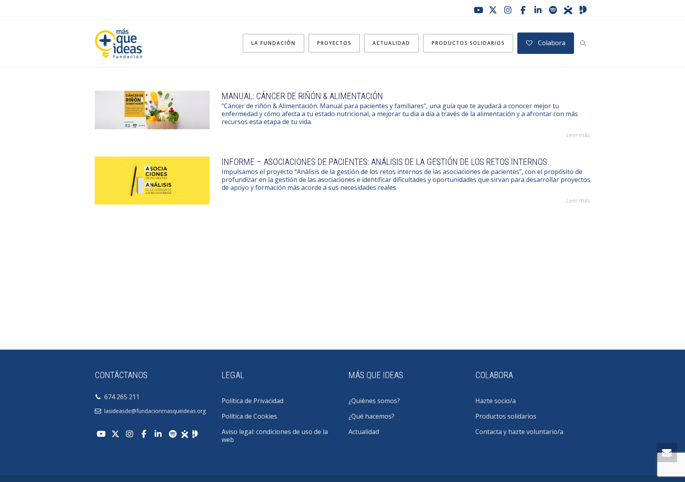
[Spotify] (553, 10)
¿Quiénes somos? (374, 400)
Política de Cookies (249, 416)
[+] (152, 110)
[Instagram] (508, 10)
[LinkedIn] (538, 10)
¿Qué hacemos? (371, 416)
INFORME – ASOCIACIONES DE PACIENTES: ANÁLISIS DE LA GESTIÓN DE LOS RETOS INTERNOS (384, 162)
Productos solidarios (468, 43)
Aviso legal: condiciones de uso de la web (275, 435)
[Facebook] (523, 10)
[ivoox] (568, 10)
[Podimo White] (195, 433)
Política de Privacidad (252, 400)
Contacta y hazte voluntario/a (519, 431)
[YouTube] (478, 10)
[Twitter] (493, 10)
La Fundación (273, 43)
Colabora (550, 42)
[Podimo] (583, 10)
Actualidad (391, 43)
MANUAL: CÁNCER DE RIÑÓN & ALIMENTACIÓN (302, 96)
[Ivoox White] (184, 433)
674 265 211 (120, 396)
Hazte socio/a (495, 400)
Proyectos (334, 43)
